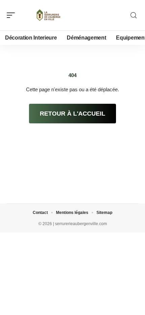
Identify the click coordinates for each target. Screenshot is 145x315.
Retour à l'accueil (72, 113)
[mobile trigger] (12, 15)
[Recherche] (133, 15)
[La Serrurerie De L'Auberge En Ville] (48, 15)
